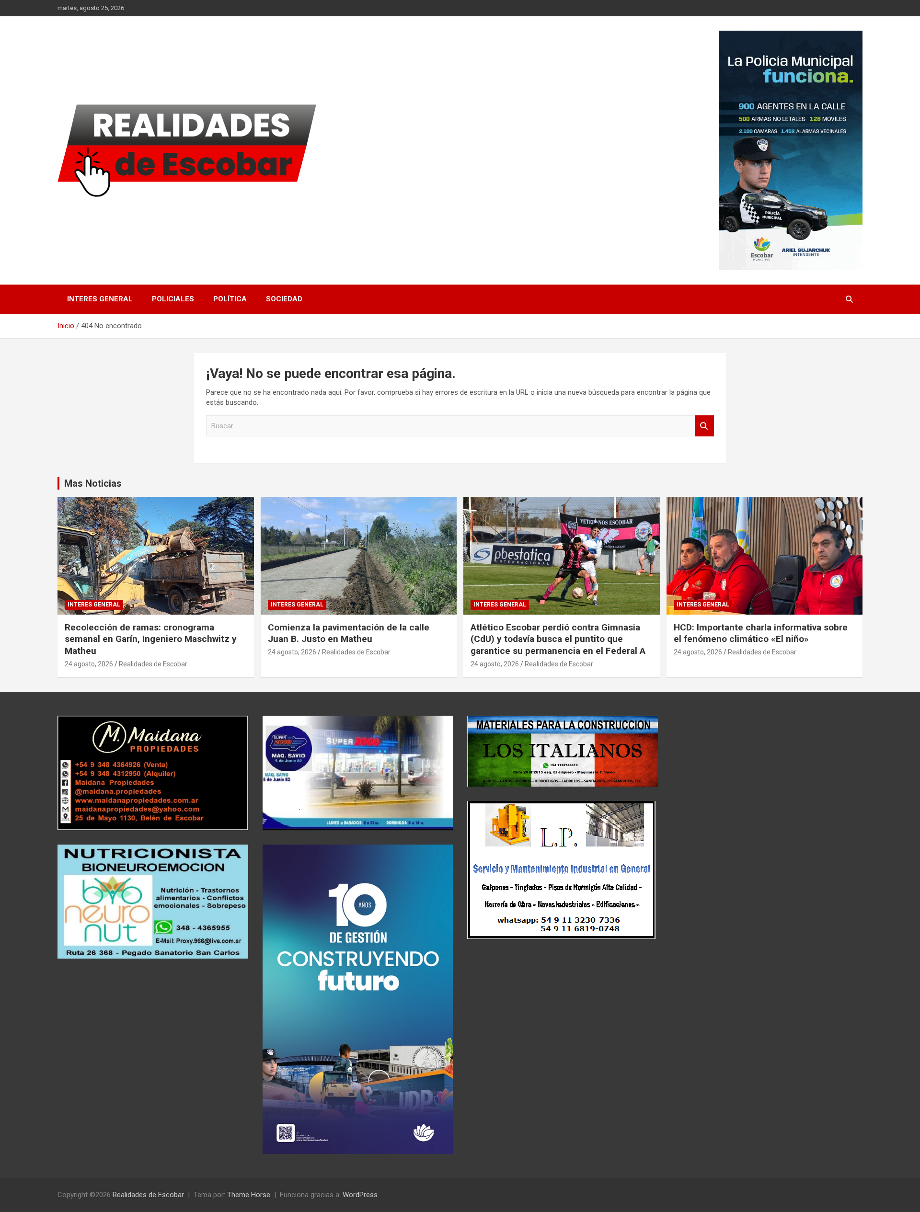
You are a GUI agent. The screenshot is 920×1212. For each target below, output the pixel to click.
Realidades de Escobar (153, 664)
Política (230, 299)
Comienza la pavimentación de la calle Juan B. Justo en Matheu (348, 633)
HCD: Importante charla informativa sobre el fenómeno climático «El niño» (761, 633)
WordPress (360, 1194)
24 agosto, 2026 (89, 664)
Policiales (173, 299)
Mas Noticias (93, 483)
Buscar (704, 426)
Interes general (100, 299)
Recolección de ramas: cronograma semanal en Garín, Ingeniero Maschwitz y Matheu (151, 639)
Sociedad (284, 299)
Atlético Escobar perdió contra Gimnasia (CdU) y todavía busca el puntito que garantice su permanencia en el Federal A (558, 639)
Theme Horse (248, 1194)
